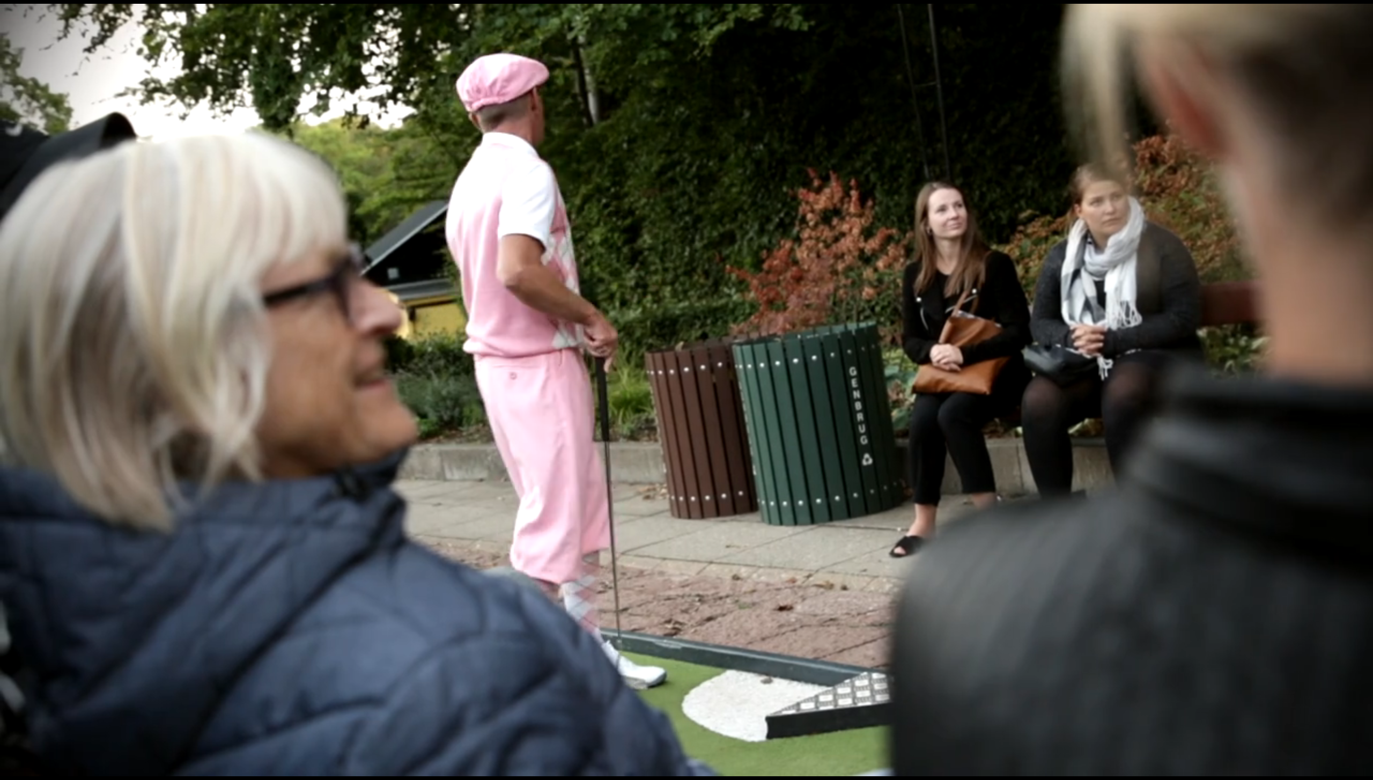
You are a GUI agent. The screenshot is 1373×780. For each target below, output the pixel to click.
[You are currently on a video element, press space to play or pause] (686, 390)
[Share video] (1359, 14)
